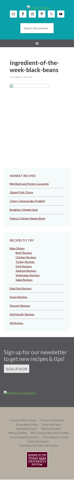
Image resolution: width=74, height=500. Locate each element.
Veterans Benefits (51, 428)
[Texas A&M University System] (37, 460)
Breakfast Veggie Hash (24, 209)
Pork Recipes (24, 266)
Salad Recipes (24, 279)
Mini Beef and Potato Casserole (29, 183)
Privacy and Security (52, 420)
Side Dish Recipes (21, 288)
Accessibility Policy (27, 424)
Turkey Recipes (25, 261)
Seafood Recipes (26, 270)
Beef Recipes (24, 252)
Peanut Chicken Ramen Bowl (27, 218)
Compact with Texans (23, 420)
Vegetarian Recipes (28, 275)
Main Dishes (17, 248)
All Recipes (16, 323)
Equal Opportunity (38, 441)
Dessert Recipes (20, 305)
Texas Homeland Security (24, 437)
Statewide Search (26, 428)
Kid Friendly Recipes (22, 314)
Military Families (17, 432)
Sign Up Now (16, 368)
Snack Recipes (18, 297)
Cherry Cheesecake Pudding (27, 201)
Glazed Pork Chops (21, 192)
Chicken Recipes (26, 257)
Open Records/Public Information (38, 445)
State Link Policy (51, 424)
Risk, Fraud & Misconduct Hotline (50, 432)
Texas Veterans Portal (55, 437)
